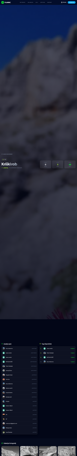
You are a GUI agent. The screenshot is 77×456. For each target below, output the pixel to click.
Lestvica (42, 2)
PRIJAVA (63, 2)
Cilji (37, 2)
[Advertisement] (38, 331)
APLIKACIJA (71, 2)
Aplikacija (30, 2)
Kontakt (49, 2)
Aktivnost (22, 2)
